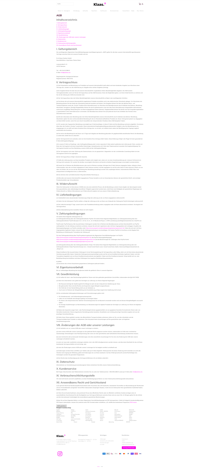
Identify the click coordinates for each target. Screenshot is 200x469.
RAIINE (58, 417)
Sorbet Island (118, 417)
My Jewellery (117, 414)
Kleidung (76, 11)
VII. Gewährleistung (62, 35)
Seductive (87, 417)
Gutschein (126, 11)
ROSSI (72, 417)
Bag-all (116, 409)
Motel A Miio (59, 422)
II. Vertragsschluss (61, 25)
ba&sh (101, 409)
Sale (132, 11)
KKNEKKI (131, 412)
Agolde (58, 409)
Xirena (101, 420)
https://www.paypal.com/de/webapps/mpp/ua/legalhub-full (73, 237)
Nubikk (130, 414)
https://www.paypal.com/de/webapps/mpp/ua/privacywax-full (74, 241)
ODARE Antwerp (60, 415)
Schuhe (85, 11)
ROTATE (128, 422)
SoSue (130, 417)
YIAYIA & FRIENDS (119, 420)
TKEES (101, 419)
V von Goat (59, 420)
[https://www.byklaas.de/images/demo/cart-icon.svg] (140, 4)
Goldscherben (132, 411)
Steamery (102, 417)
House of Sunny (60, 412)
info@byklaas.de (65, 72)
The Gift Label (88, 419)
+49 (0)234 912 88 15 (62, 442)
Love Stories (88, 414)
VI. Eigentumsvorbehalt (63, 33)
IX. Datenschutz (60, 39)
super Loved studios (75, 419)
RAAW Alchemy (118, 415)
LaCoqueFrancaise (75, 414)
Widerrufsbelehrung (127, 442)
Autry (86, 409)
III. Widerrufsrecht (61, 27)
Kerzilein (102, 412)
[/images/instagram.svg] (60, 453)
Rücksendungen (104, 442)
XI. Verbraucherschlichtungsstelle (66, 43)
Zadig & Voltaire (133, 420)
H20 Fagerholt (88, 420)
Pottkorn (102, 415)
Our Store (140, 11)
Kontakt (102, 444)
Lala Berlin (58, 414)
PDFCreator (133, 402)
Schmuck (103, 11)
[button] (143, 4)
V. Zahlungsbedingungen (63, 31)
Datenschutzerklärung (128, 444)
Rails (130, 415)
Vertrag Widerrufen (129, 447)
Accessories (114, 11)
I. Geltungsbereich (61, 23)
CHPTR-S (73, 411)
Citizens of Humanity (90, 411)
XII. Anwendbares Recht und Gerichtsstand (68, 45)
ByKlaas (58, 411)
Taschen (94, 11)
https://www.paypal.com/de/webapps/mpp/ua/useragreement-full (105, 228)
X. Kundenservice (61, 41)
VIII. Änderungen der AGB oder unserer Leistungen (71, 37)
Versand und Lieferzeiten (107, 440)
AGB (123, 440)
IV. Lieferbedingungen (62, 29)
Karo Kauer (88, 412)
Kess (116, 412)
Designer (67, 11)
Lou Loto (102, 414)
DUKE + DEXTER (104, 411)
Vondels (73, 420)
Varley (130, 419)
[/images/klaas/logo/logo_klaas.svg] (100, 4)
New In (60, 11)
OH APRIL (73, 415)
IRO (72, 412)
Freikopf (93, 422)
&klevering (111, 422)
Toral (116, 419)
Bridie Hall (131, 409)
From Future (117, 411)
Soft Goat (58, 419)
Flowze (75, 422)
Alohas (72, 409)
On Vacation (88, 415)
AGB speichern (61, 406)
